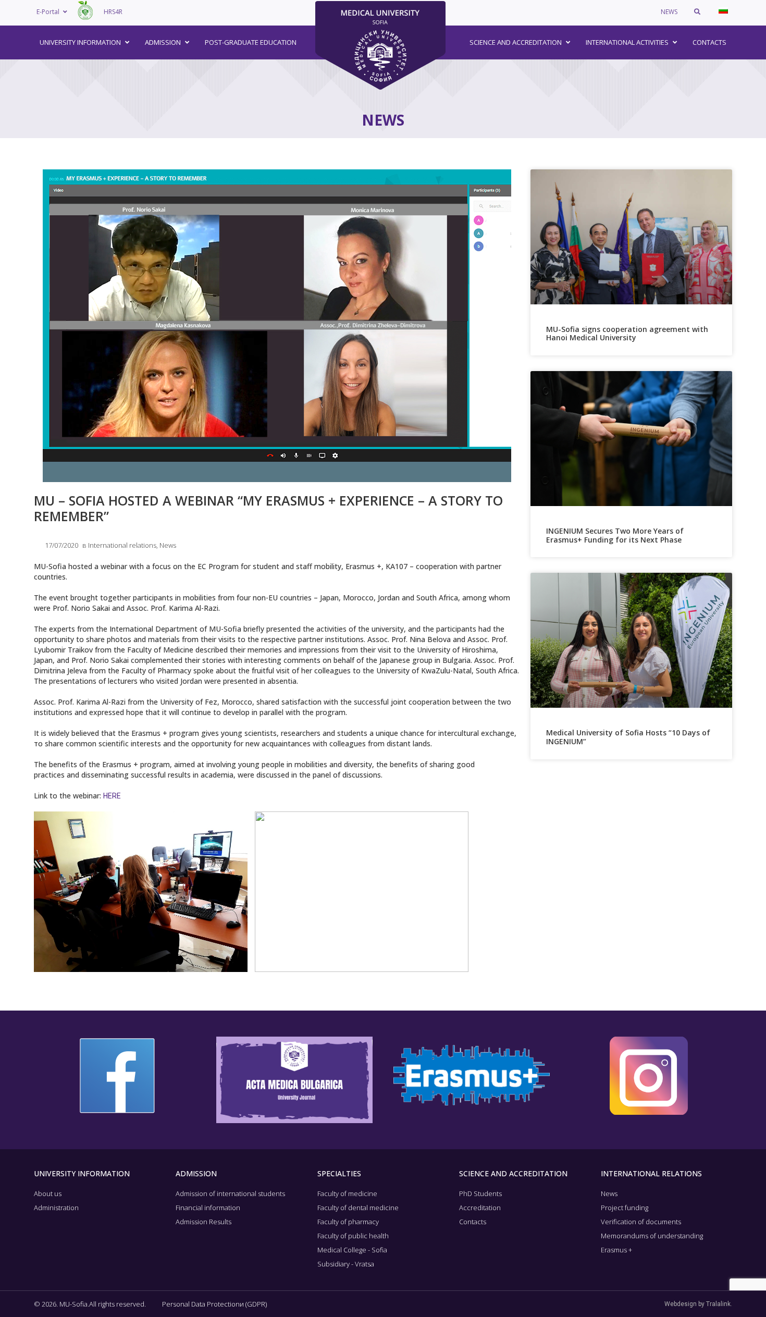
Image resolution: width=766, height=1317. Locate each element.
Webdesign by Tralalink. (698, 1304)
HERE (112, 796)
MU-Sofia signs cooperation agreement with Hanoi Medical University (627, 333)
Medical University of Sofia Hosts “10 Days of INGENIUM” (628, 737)
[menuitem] (723, 10)
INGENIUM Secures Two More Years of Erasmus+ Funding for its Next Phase (615, 535)
